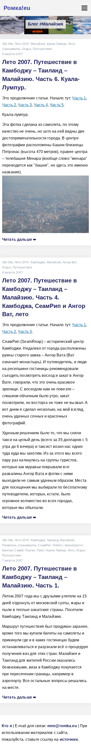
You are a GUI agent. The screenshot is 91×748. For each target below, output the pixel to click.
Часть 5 (57, 105)
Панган (30, 550)
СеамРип (44, 545)
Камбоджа (38, 262)
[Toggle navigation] (84, 8)
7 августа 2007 (12, 560)
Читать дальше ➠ (19, 239)
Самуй (19, 550)
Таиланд (53, 540)
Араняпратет (74, 545)
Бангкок (7, 550)
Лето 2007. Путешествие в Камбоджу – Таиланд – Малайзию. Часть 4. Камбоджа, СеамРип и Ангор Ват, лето (43, 297)
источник (69, 739)
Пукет (41, 550)
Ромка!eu (17, 8)
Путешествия (42, 49)
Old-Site (7, 44)
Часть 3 (25, 105)
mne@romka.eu (62, 726)
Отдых (26, 49)
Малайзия (38, 44)
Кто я (7, 726)
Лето (71, 44)
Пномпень (9, 545)
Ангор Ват (69, 262)
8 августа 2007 (12, 54)
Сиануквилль (11, 49)
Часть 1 (79, 98)
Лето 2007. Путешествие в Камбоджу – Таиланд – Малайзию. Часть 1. (39, 577)
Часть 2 (9, 105)
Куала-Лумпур (57, 44)
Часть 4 (41, 105)
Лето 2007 (22, 44)
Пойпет (58, 545)
